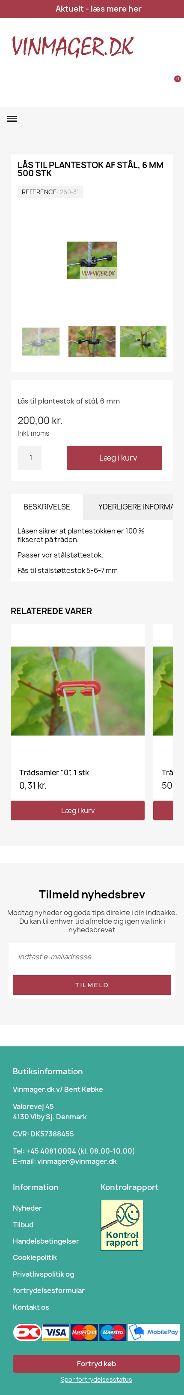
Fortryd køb (96, 1363)
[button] (148, 84)
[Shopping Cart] (173, 84)
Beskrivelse (47, 507)
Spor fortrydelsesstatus (96, 1379)
